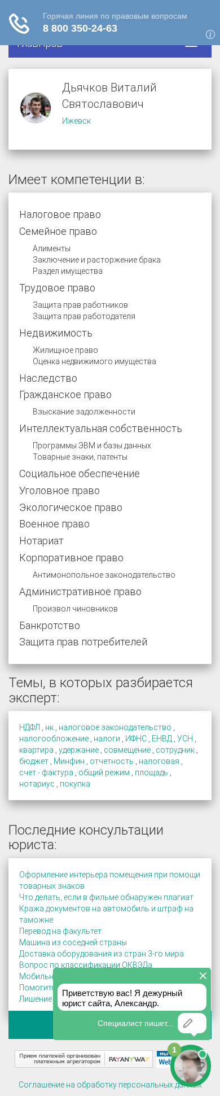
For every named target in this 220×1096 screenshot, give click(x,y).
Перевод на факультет (60, 931)
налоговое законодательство (115, 727)
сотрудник (175, 749)
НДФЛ (29, 727)
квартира (36, 749)
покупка (75, 783)
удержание (79, 749)
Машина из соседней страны (73, 942)
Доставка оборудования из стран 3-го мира (101, 953)
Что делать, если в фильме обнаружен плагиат (106, 897)
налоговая (159, 761)
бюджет (34, 761)
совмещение (127, 749)
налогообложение (54, 738)
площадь (151, 772)
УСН (185, 738)
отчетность (112, 761)
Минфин (69, 761)
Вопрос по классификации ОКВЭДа (85, 965)
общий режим (104, 772)
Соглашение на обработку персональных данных (110, 1084)
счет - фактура (46, 772)
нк (49, 727)
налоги (107, 738)
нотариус (37, 783)
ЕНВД (162, 738)
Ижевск (76, 120)
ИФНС (136, 738)
